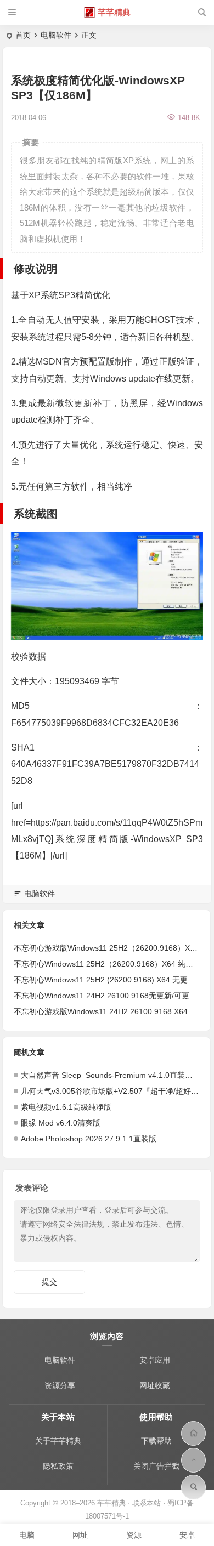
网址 (80, 1535)
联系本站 (146, 1503)
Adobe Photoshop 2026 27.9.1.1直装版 (88, 1138)
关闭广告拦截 (156, 1466)
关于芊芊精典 (58, 1440)
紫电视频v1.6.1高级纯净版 (66, 1106)
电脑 (27, 1535)
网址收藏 (154, 1385)
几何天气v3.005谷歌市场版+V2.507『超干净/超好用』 (113, 1091)
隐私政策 (58, 1466)
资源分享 (59, 1385)
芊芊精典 (114, 12)
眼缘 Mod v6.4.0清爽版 (60, 1122)
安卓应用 (154, 1360)
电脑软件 (56, 35)
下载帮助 (156, 1440)
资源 (134, 1535)
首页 (23, 35)
